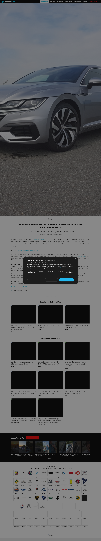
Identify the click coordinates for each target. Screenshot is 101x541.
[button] (33, 280)
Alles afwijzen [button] (51, 280)
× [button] (75, 258)
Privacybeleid (60, 268)
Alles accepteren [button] (67, 280)
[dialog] (50, 270)
